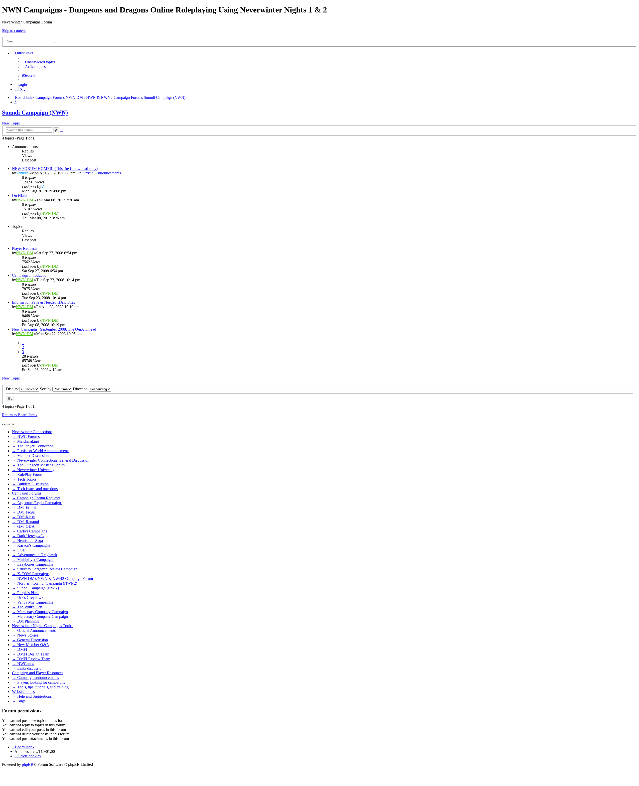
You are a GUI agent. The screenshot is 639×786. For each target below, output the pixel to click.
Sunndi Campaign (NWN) (35, 112)
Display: (12, 389)
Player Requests (24, 248)
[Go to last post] (55, 186)
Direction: (81, 389)
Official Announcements (101, 173)
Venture (22, 173)
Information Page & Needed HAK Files (43, 302)
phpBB (27, 764)
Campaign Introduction (30, 275)
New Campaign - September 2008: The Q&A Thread (54, 329)
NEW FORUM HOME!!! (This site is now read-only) (55, 168)
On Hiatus (20, 195)
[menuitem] (38, 62)
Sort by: (46, 389)
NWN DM (24, 200)
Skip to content (14, 30)
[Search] (55, 42)
